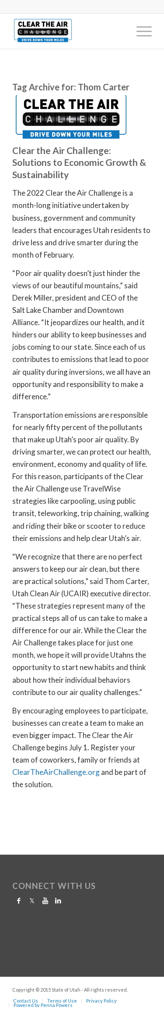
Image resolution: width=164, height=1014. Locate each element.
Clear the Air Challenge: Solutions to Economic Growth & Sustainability (79, 162)
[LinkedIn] (58, 900)
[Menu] (140, 31)
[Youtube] (45, 900)
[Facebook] (18, 900)
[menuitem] (140, 31)
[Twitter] (31, 900)
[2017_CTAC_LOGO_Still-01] (68, 31)
